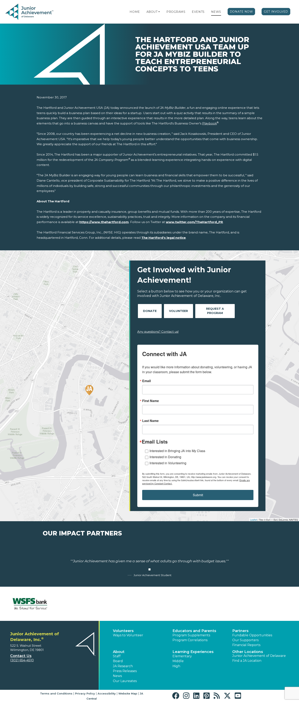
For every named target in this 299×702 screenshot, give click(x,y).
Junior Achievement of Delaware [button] (259, 656)
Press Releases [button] (125, 671)
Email (146, 381)
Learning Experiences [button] (193, 652)
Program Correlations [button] (189, 640)
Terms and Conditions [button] (56, 693)
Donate (150, 311)
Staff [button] (117, 656)
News (216, 12)
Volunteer (178, 311)
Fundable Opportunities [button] (252, 635)
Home (135, 12)
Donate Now (241, 11)
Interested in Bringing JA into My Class (177, 450)
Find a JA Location (246, 661)
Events (198, 12)
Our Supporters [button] (245, 640)
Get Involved (276, 11)
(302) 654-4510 (22, 660)
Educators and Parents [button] (194, 631)
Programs (175, 12)
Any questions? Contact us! (158, 332)
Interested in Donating (165, 457)
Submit (198, 495)
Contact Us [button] (21, 656)
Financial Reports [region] (246, 645)
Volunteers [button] (123, 631)
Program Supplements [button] (191, 635)
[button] (159, 12)
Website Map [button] (127, 693)
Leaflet (253, 519)
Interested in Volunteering (168, 463)
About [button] (118, 652)
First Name (150, 400)
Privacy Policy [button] (85, 693)
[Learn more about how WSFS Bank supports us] (30, 604)
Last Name (150, 420)
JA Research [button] (123, 666)
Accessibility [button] (107, 693)
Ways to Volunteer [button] (128, 635)
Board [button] (118, 661)
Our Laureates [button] (125, 681)
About (152, 12)
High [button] (176, 666)
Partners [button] (240, 631)
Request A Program (215, 311)
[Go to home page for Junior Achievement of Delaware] (29, 12)
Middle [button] (178, 661)
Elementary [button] (182, 656)
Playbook (209, 123)
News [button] (117, 676)
